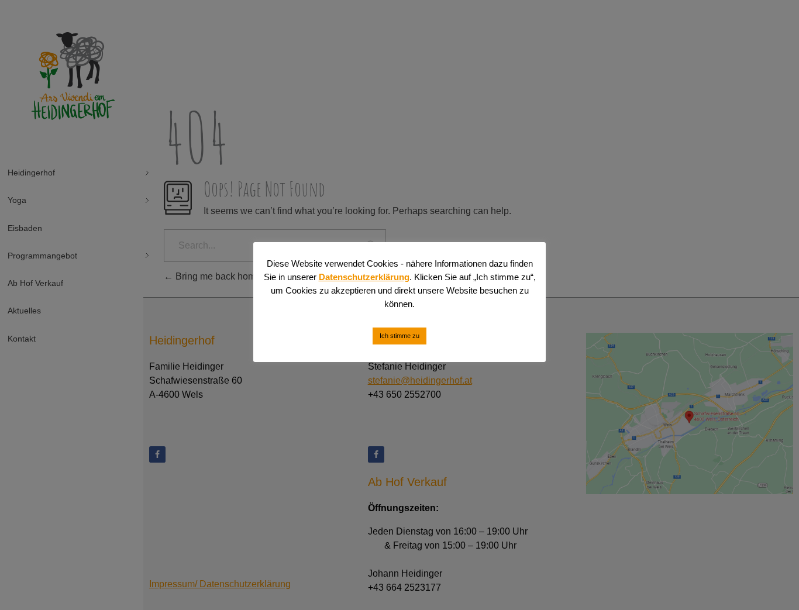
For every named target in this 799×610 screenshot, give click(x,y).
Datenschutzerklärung (364, 277)
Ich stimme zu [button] (399, 335)
